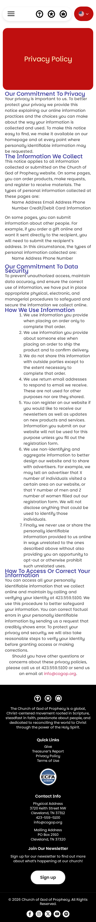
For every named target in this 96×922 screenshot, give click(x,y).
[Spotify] (66, 914)
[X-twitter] (48, 914)
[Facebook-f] (30, 914)
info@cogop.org (60, 673)
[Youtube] (57, 914)
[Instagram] (39, 914)
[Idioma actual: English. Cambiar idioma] (83, 14)
